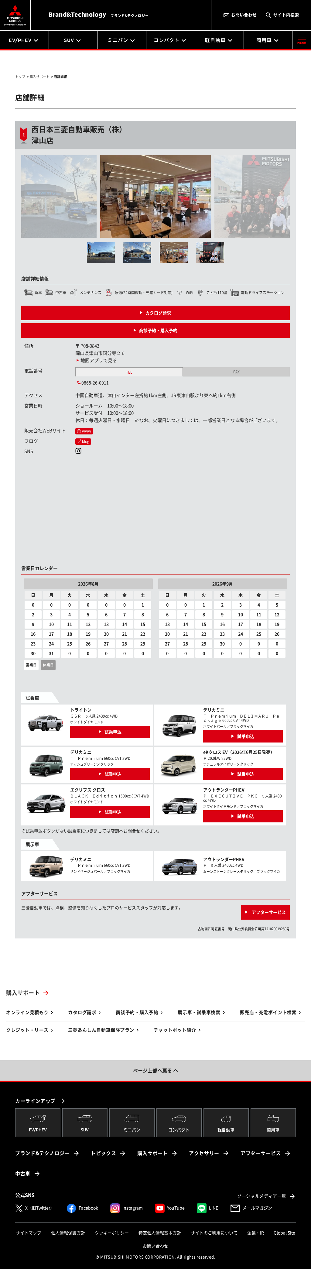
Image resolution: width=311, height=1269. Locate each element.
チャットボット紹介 (175, 1030)
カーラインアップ (35, 1101)
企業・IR (255, 1233)
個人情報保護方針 (68, 1233)
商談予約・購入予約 (158, 330)
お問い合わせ (244, 15)
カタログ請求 (158, 313)
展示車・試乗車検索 (199, 1012)
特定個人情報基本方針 (159, 1233)
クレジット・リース (27, 1030)
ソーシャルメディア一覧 (261, 1196)
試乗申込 (112, 732)
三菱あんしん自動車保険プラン (101, 1030)
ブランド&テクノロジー (42, 1153)
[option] (113, 196)
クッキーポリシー (112, 1233)
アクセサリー (204, 1153)
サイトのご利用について (214, 1233)
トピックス (103, 1153)
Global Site (284, 1233)
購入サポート (23, 993)
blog (85, 441)
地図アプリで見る (98, 360)
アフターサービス (268, 912)
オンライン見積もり (27, 1012)
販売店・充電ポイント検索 (268, 1012)
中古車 (22, 1173)
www (86, 431)
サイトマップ (28, 1233)
